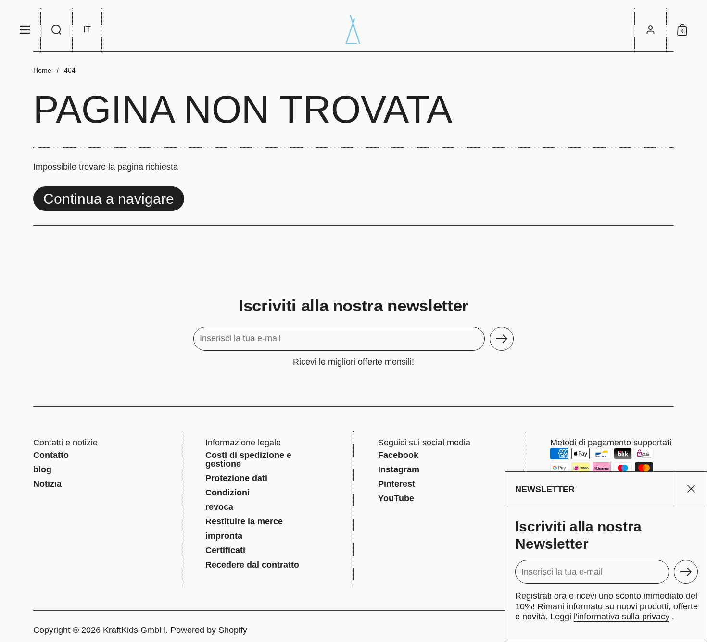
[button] (57, 29)
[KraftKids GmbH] (353, 29)
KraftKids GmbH (134, 630)
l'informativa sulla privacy (621, 616)
